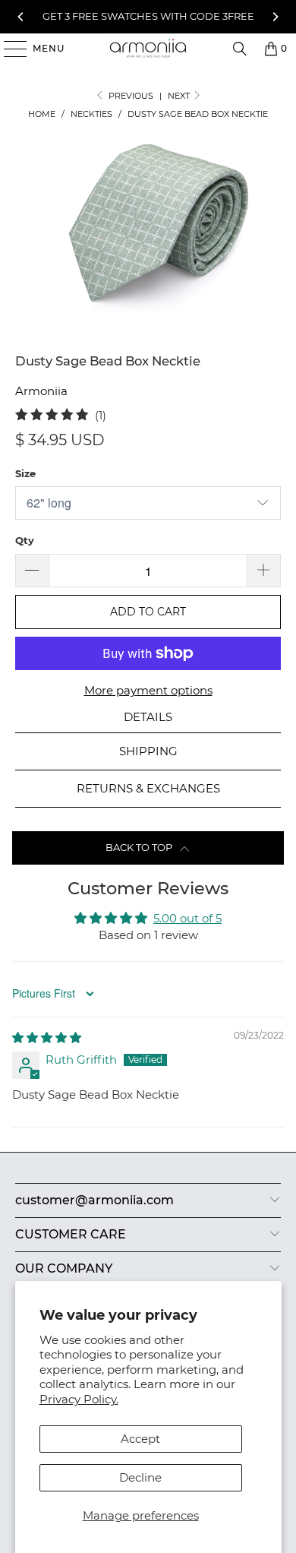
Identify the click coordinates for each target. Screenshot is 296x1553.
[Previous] (21, 16)
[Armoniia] (148, 48)
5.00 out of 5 (187, 918)
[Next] (275, 16)
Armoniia (41, 391)
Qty (24, 540)
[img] (46, 1037)
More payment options (148, 690)
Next (180, 95)
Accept (140, 1438)
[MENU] (8, 48)
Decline (140, 1477)
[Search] (239, 48)
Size (25, 473)
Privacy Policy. (78, 1399)
